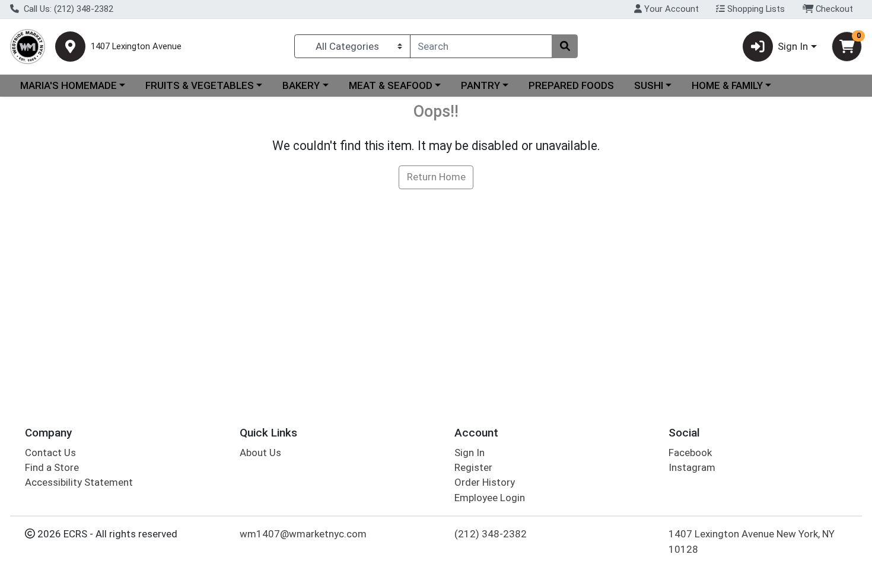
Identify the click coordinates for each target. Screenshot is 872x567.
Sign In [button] (793, 46)
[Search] (565, 46)
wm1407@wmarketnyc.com (303, 534)
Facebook (690, 452)
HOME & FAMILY (727, 85)
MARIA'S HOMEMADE (68, 85)
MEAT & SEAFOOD (390, 85)
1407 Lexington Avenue (136, 46)
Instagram (692, 467)
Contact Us (50, 452)
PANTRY (480, 85)
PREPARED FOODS (571, 85)
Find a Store (52, 467)
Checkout (833, 9)
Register (473, 467)
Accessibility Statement (79, 482)
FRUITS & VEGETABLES (199, 85)
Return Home (436, 177)
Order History (484, 482)
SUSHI (648, 85)
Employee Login (489, 498)
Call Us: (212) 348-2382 (67, 9)
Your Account (670, 9)
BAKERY (301, 85)
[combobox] (481, 46)
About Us (260, 452)
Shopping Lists (755, 9)
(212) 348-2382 (490, 534)
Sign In (469, 452)
